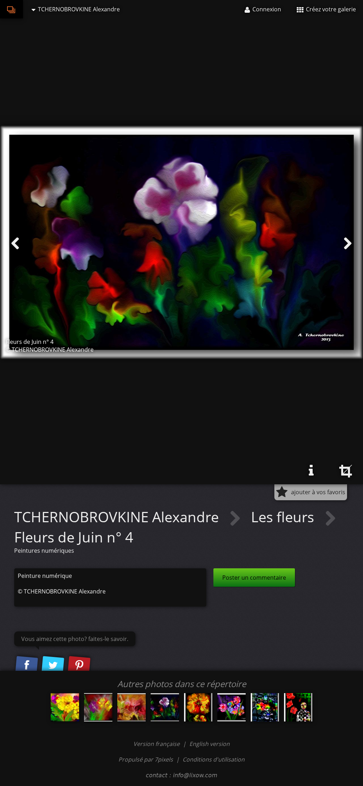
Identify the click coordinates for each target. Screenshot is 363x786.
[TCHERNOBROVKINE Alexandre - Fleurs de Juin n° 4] (165, 707)
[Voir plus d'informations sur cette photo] (311, 470)
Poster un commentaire (254, 577)
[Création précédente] (15, 243)
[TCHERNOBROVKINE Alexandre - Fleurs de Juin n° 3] (131, 707)
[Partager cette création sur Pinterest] (79, 665)
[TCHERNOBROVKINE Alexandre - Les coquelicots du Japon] (298, 707)
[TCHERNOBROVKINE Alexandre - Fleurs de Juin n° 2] (65, 707)
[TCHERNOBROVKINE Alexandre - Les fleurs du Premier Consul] (265, 707)
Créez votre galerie (330, 9)
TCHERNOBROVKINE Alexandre (118, 516)
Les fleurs (284, 516)
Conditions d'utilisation (214, 759)
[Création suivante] (348, 243)
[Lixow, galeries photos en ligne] (11, 9)
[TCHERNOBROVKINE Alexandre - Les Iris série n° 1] (231, 707)
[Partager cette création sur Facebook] (26, 665)
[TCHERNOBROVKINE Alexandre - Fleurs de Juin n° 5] (198, 707)
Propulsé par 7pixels (145, 759)
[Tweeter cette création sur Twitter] (52, 665)
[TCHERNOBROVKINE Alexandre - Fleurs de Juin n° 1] (98, 707)
